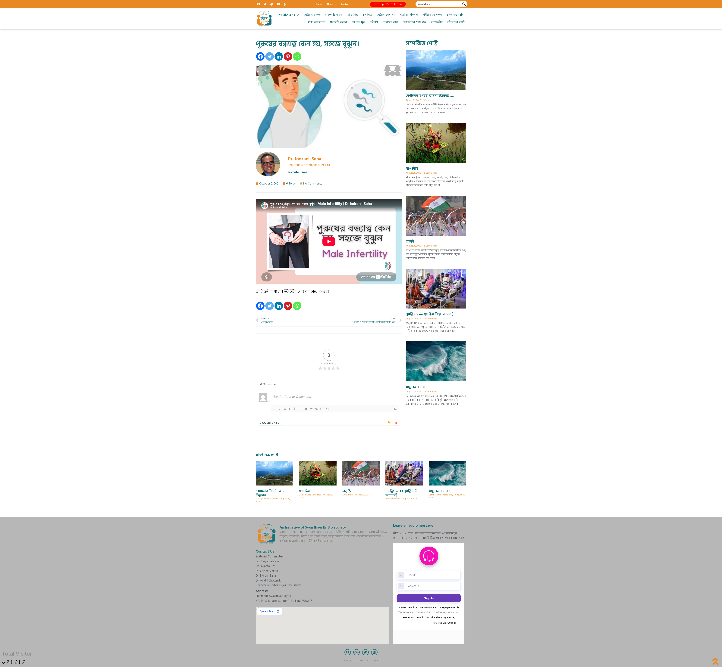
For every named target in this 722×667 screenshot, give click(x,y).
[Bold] (274, 409)
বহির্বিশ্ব (374, 22)
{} (321, 408)
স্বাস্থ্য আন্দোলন (316, 22)
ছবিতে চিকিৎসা (334, 14)
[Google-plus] (272, 4)
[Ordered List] (295, 409)
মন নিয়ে (367, 14)
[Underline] (285, 409)
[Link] (316, 409)
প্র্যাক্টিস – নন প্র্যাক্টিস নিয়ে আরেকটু (430, 314)
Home (319, 4)
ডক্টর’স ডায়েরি (455, 14)
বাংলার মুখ (358, 22)
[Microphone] (285, 4)
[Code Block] (311, 409)
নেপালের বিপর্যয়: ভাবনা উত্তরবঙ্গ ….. (430, 95)
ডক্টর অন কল (312, 14)
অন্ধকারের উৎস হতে (414, 22)
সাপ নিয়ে (412, 168)
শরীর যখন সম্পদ (432, 14)
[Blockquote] (306, 409)
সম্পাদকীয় (437, 22)
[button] (388, 4)
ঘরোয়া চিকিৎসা (409, 14)
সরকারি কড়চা (338, 22)
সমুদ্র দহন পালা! (416, 387)
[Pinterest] (288, 56)
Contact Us (347, 4)
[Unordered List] (300, 409)
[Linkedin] (279, 56)
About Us (331, 4)
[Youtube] (278, 4)
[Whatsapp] (297, 56)
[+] (327, 408)
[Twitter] (265, 4)
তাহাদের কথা (390, 22)
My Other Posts (298, 172)
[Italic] (279, 409)
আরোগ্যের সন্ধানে (289, 14)
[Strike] (290, 409)
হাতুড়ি (410, 241)
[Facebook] (258, 4)
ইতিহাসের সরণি (455, 22)
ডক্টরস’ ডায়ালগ (386, 14)
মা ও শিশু (352, 14)
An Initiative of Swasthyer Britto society (313, 527)
